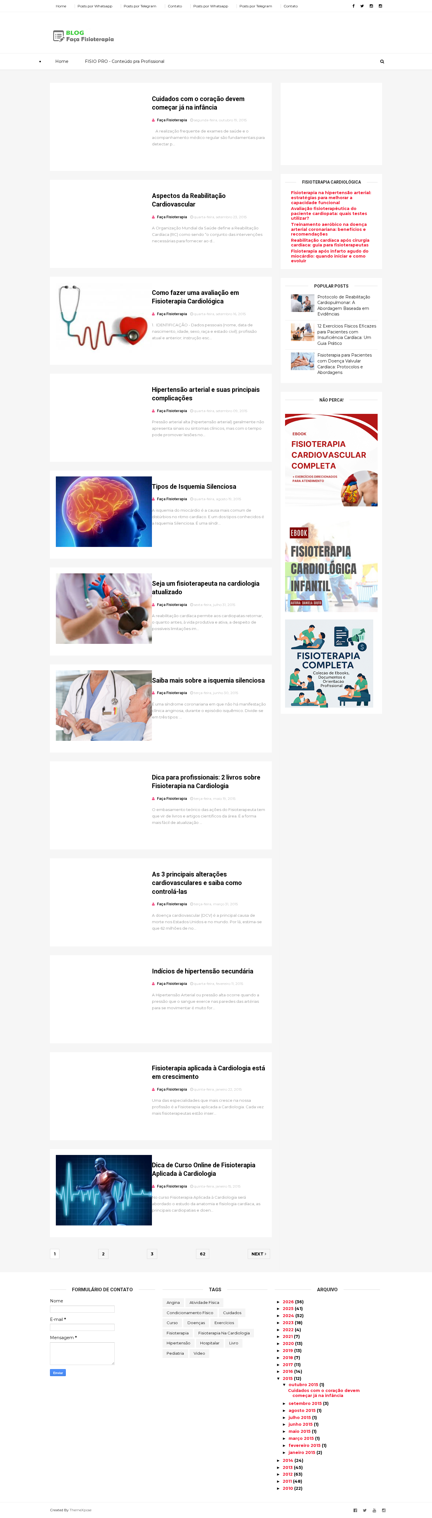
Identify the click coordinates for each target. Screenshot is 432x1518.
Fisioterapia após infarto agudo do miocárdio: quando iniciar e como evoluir (330, 256)
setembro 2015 (306, 1403)
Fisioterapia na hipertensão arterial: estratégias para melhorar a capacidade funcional (331, 197)
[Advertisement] (275, 30)
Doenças (196, 1322)
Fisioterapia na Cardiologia (224, 1333)
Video (199, 1353)
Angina (173, 1302)
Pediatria (175, 1353)
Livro (233, 1343)
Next (258, 1254)
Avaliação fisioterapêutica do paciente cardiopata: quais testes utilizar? (329, 213)
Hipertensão (178, 1343)
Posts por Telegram (140, 6)
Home (61, 6)
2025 (289, 1308)
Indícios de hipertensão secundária (202, 971)
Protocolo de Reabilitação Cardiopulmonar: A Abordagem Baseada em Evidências (343, 305)
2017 (288, 1364)
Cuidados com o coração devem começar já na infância (324, 1393)
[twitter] (362, 6)
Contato (175, 6)
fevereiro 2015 (305, 1445)
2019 (288, 1350)
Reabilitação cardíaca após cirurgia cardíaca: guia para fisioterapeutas (330, 243)
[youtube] (374, 1510)
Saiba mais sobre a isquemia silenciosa (208, 680)
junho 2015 (301, 1424)
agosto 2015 (303, 1410)
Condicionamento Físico (190, 1312)
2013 (288, 1467)
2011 (288, 1481)
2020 (289, 1343)
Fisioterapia (178, 1333)
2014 (288, 1460)
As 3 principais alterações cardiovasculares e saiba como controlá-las (197, 883)
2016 (288, 1371)
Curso (172, 1322)
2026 (289, 1301)
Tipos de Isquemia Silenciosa (194, 486)
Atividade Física (204, 1302)
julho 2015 (300, 1417)
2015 (288, 1378)
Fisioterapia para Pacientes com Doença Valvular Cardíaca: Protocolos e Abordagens (344, 363)
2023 (289, 1322)
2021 (288, 1336)
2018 (288, 1357)
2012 (288, 1474)
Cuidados (232, 1312)
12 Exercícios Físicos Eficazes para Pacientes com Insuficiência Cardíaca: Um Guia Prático (346, 334)
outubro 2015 (304, 1384)
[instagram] (371, 6)
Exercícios (224, 1322)
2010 (288, 1488)
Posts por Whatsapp (95, 6)
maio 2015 (300, 1431)
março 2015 (302, 1438)
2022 (289, 1329)
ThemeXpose (80, 1510)
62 (202, 1254)
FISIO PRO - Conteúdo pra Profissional (124, 61)
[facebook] (353, 6)
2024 (289, 1315)
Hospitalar (210, 1343)
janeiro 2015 (303, 1452)
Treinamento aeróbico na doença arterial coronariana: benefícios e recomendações (329, 229)
